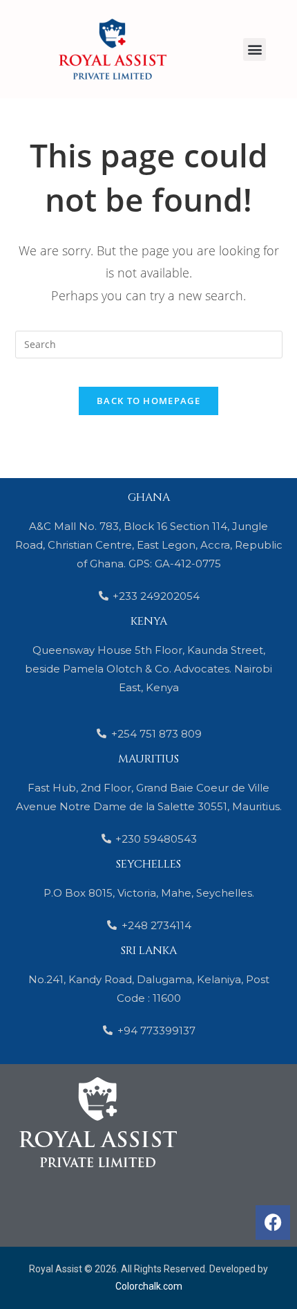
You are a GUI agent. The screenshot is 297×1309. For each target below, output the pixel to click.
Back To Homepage (148, 400)
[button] (254, 49)
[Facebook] (273, 1222)
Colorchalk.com (148, 1286)
